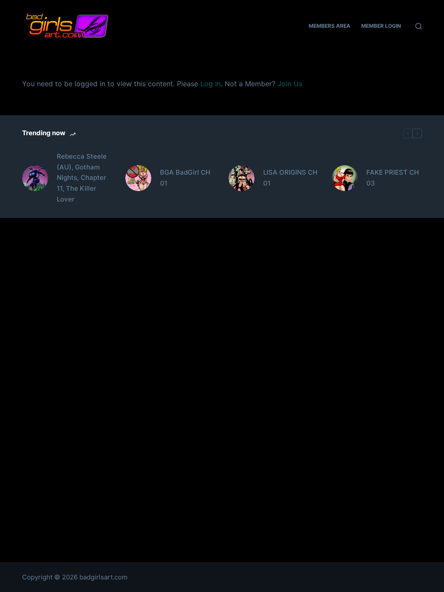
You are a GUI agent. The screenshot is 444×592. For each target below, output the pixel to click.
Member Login (381, 26)
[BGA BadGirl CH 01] (138, 178)
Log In (210, 83)
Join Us (290, 83)
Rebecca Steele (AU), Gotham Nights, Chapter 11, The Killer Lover (82, 177)
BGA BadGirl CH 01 (185, 177)
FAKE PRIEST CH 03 (392, 177)
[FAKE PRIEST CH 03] (345, 178)
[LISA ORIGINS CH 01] (242, 178)
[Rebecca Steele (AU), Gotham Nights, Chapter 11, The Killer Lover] (35, 178)
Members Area (329, 26)
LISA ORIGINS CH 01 (290, 177)
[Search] (418, 26)
